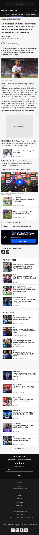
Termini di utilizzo (19, 509)
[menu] (36, 10)
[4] (22, 463)
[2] (17, 463)
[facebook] (13, 530)
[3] (19, 463)
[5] (24, 463)
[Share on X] (3, 252)
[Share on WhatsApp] (7, 252)
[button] (2, 10)
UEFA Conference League (13, 19)
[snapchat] (21, 530)
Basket (19, 495)
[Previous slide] (2, 15)
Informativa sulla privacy (20, 511)
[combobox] (19, 470)
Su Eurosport (19, 502)
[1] (15, 463)
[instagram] (26, 530)
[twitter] (17, 530)
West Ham (4, 86)
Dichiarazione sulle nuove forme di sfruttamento (19, 517)
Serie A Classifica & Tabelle (19, 488)
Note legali (20, 514)
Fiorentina (31, 83)
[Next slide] (37, 15)
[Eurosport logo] (11, 10)
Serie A (19, 486)
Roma (34, 88)
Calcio (4, 19)
